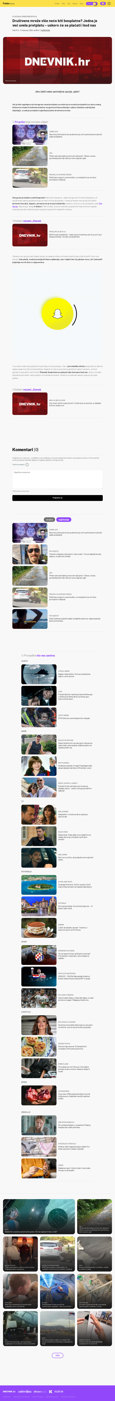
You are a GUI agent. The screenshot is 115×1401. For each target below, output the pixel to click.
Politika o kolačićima (68, 1397)
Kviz (68, 4)
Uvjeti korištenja (37, 1397)
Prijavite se (57, 498)
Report (75, 4)
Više (57, 1355)
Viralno (57, 4)
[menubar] (109, 3)
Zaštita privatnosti (52, 1397)
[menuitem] (109, 3)
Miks (63, 4)
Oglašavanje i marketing (21, 1397)
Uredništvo (7, 1397)
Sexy (81, 4)
